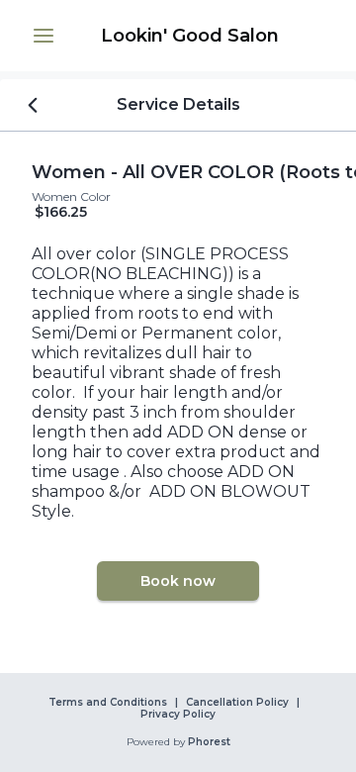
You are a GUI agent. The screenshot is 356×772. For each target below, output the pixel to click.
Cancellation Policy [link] (237, 703)
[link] (189, 35)
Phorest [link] (209, 742)
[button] (43, 35)
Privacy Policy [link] (178, 715)
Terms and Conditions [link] (107, 703)
